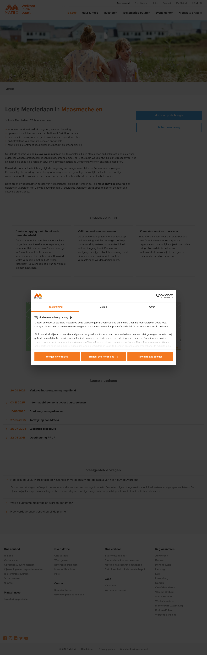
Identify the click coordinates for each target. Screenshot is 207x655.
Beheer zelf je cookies (101, 356)
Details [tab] (104, 306)
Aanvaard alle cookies (150, 356)
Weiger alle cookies (57, 356)
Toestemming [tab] (55, 306)
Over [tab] (152, 306)
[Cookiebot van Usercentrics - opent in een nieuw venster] (158, 296)
